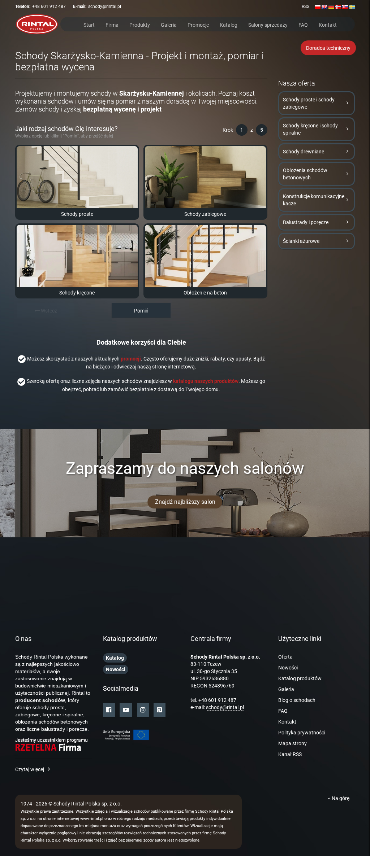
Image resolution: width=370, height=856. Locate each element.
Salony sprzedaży (268, 24)
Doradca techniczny (328, 48)
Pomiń (141, 311)
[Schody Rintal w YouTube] (126, 710)
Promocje (198, 24)
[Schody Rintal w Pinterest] (159, 710)
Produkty (139, 24)
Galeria (169, 24)
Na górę (340, 798)
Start (89, 24)
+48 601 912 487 (49, 6)
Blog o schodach (296, 700)
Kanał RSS (290, 754)
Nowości (288, 668)
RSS (305, 6)
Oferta (285, 657)
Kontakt (328, 24)
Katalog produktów (300, 678)
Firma (112, 24)
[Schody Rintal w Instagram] (143, 710)
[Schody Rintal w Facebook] (109, 710)
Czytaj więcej (29, 769)
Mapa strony (292, 743)
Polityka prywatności (301, 732)
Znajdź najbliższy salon (185, 501)
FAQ (303, 24)
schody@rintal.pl (104, 6)
